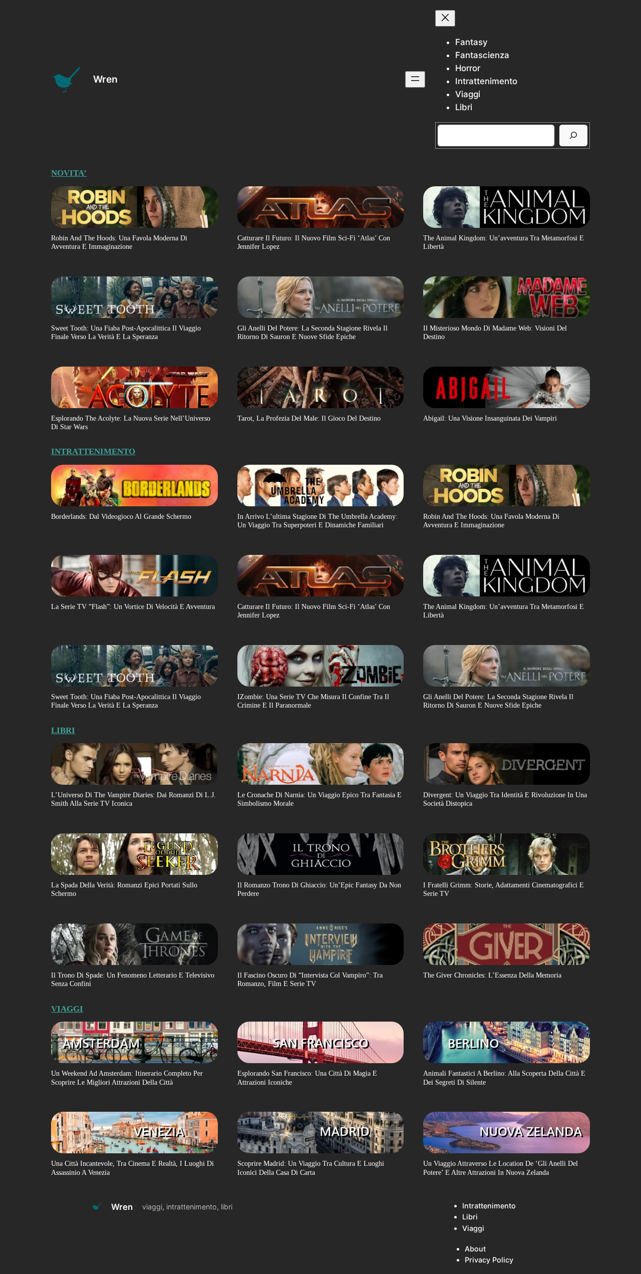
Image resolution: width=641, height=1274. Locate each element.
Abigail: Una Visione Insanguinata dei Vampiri (490, 418)
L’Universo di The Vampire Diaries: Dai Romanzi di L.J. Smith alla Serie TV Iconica (133, 799)
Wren (105, 79)
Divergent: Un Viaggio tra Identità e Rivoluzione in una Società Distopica (505, 799)
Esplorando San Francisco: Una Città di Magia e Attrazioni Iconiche (307, 1077)
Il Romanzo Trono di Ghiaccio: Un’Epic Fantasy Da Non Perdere (319, 889)
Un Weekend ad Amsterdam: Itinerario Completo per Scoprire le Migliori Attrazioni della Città (127, 1077)
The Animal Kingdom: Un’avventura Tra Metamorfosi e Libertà (503, 242)
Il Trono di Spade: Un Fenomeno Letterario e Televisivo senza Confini (132, 979)
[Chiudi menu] (445, 18)
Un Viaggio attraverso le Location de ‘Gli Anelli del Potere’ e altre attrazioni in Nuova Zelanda (500, 1167)
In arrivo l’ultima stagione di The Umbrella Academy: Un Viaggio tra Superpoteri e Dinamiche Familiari (317, 520)
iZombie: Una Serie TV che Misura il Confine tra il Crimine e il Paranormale (313, 701)
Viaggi (67, 1009)
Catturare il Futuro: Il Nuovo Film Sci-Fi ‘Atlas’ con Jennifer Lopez (313, 242)
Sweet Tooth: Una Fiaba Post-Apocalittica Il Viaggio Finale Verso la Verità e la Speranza (126, 332)
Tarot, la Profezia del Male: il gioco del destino (309, 418)
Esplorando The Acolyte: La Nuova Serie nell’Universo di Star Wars (130, 422)
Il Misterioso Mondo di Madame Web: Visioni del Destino (495, 332)
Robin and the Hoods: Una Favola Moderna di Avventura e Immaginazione (119, 242)
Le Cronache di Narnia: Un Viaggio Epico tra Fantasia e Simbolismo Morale (319, 799)
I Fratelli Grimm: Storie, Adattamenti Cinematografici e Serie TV (503, 889)
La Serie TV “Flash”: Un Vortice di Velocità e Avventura (133, 606)
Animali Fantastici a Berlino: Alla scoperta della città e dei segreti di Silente (504, 1077)
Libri (63, 730)
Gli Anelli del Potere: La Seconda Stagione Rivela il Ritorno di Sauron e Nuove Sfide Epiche (312, 332)
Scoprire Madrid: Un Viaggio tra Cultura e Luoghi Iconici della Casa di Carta (310, 1167)
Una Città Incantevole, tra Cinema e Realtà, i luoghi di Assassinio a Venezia (132, 1167)
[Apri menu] (415, 79)
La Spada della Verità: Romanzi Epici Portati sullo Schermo (124, 889)
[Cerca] (573, 135)
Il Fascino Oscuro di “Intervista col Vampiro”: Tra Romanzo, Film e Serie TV (310, 979)
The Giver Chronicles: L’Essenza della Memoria (492, 975)
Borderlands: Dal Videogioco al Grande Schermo (121, 516)
